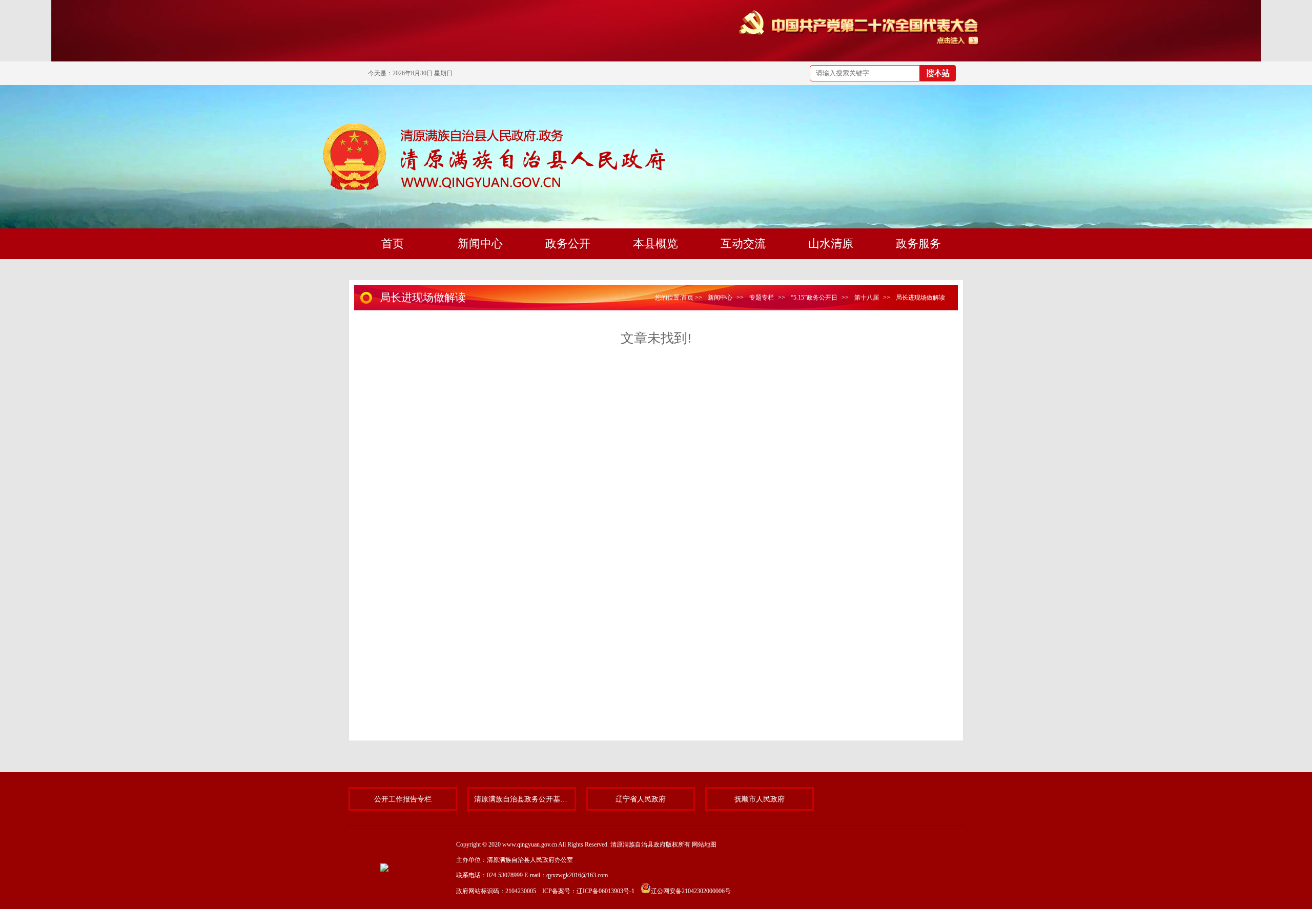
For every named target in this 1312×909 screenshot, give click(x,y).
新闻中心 (720, 297)
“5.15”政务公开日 (814, 297)
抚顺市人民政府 (759, 799)
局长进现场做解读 (920, 297)
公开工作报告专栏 (403, 799)
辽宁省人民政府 (641, 799)
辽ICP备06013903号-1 (605, 891)
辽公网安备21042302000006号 (691, 891)
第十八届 (866, 297)
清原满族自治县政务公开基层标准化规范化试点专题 (521, 799)
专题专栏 (761, 297)
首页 (687, 297)
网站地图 (704, 844)
